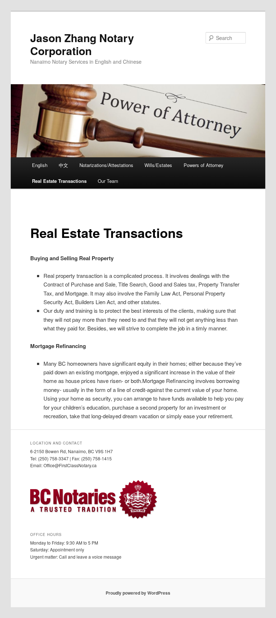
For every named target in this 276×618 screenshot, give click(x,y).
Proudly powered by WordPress (138, 593)
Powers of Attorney (204, 165)
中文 (63, 165)
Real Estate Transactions (59, 180)
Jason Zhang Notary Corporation (82, 44)
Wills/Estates (158, 165)
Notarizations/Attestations (106, 165)
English (39, 165)
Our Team (108, 180)
